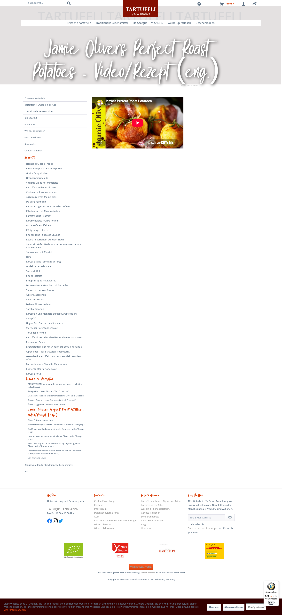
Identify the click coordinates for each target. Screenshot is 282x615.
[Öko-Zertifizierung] (73, 551)
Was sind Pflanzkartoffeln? (155, 508)
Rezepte (29, 158)
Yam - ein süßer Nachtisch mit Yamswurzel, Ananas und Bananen (54, 246)
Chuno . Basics (34, 275)
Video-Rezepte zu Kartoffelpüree (44, 168)
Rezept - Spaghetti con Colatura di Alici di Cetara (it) (52, 400)
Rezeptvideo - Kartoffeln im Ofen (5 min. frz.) (48, 391)
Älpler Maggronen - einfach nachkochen (46, 404)
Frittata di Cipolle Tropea (39, 163)
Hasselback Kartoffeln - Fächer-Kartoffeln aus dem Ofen (53, 358)
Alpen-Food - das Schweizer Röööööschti (48, 351)
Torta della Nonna (36, 332)
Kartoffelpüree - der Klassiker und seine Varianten (54, 337)
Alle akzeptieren (233, 607)
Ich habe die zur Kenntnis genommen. (210, 528)
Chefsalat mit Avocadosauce (41, 192)
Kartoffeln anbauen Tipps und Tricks (161, 501)
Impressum (100, 508)
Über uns (146, 528)
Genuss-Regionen (150, 512)
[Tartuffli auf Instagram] (55, 525)
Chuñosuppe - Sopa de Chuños (43, 234)
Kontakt (98, 505)
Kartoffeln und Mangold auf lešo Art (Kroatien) (51, 313)
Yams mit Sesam (35, 299)
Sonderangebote (150, 516)
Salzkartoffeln (33, 271)
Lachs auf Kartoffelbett (38, 225)
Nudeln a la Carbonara (38, 266)
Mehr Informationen (15, 609)
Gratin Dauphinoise (36, 173)
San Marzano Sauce (37, 457)
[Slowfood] (120, 551)
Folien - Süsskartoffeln (38, 304)
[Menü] (277, 583)
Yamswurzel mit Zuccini (39, 252)
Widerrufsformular (104, 528)
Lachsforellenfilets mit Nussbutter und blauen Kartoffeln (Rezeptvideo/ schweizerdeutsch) (54, 452)
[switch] (271, 603)
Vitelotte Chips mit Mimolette (42, 182)
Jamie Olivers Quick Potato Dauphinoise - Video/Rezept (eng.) (56, 424)
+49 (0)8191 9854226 (62, 509)
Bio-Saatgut (30, 117)
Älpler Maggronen (36, 294)
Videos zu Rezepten (40, 379)
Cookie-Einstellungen (105, 501)
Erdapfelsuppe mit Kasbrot (41, 280)
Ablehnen (214, 607)
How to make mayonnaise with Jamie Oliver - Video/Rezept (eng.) (55, 437)
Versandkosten (148, 572)
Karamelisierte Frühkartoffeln (42, 220)
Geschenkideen (32, 137)
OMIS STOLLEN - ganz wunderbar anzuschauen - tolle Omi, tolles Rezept (55, 385)
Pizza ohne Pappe (36, 342)
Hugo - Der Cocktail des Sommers (44, 323)
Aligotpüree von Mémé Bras (41, 196)
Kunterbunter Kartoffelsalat (41, 368)
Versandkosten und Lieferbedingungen (115, 520)
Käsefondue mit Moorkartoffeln (43, 211)
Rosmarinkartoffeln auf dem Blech (45, 239)
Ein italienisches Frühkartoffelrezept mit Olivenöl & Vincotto (56, 395)
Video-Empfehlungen (152, 520)
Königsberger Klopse (37, 230)
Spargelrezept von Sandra (40, 290)
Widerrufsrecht (102, 524)
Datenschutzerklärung (106, 512)
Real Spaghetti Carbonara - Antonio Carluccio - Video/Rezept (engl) (56, 430)
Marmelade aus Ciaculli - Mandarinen (47, 364)
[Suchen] (68, 3)
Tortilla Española (35, 309)
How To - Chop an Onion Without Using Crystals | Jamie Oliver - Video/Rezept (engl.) (54, 445)
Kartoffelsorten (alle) (152, 505)
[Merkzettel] (255, 4)
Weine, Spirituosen (34, 130)
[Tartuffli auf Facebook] (49, 525)
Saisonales (30, 144)
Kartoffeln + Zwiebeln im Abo (40, 104)
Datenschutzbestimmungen (203, 528)
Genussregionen (33, 150)
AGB (96, 516)
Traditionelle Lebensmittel (38, 111)
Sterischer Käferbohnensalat (41, 327)
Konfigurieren (256, 607)
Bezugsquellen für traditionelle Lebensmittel (48, 465)
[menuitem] (255, 4)
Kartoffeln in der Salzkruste (41, 187)
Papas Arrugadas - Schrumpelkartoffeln (48, 206)
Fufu (28, 256)
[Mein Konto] (244, 4)
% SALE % (29, 124)
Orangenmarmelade (37, 178)
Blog (26, 471)
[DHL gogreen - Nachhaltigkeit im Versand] (214, 551)
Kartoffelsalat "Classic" (38, 215)
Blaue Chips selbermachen (40, 420)
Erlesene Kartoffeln (35, 98)
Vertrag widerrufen (141, 566)
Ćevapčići (31, 318)
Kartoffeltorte (33, 373)
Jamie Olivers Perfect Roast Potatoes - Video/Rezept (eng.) (56, 412)
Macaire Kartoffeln (36, 201)
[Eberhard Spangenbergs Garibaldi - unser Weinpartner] (167, 551)
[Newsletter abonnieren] (230, 517)
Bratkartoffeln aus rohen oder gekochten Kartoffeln (54, 346)
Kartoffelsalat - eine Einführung (43, 261)
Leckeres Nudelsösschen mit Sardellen (47, 285)
